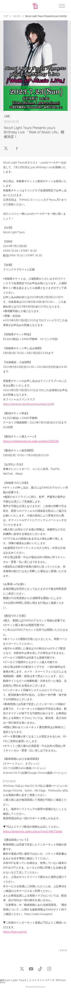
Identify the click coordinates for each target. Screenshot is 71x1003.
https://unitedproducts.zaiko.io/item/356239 (31, 441)
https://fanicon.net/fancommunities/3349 (28, 404)
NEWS (17, 16)
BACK (63, 950)
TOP (6, 16)
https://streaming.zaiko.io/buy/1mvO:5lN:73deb (32, 831)
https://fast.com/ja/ (15, 931)
